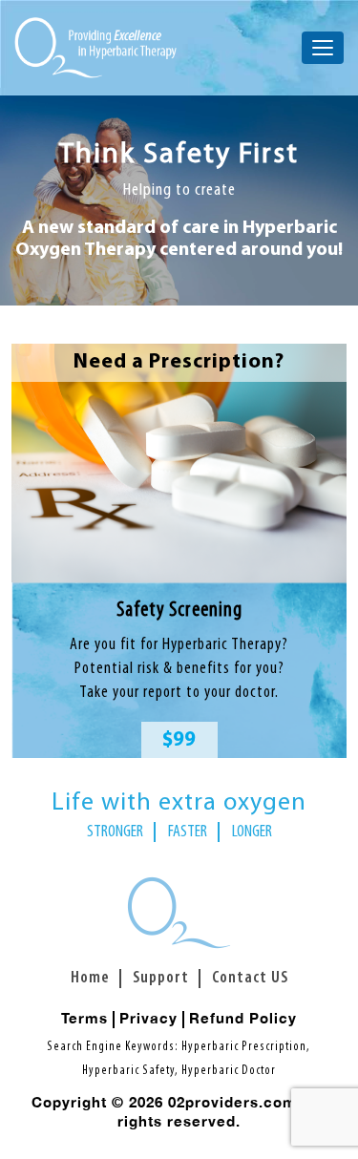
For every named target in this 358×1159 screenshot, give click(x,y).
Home (90, 978)
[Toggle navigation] (323, 48)
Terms (84, 1017)
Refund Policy (243, 1017)
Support (161, 978)
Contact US (250, 978)
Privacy (148, 1017)
